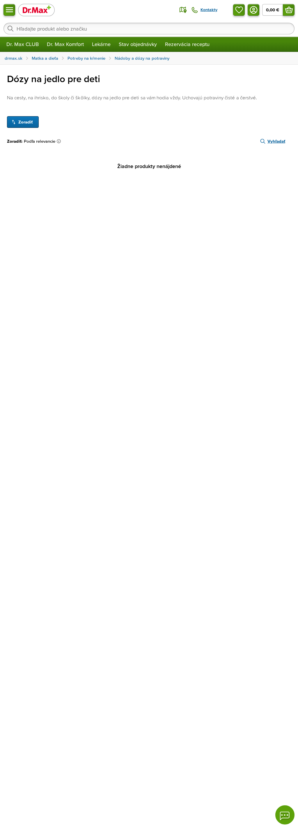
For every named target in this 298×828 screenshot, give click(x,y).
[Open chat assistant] (285, 815)
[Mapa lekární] (183, 9)
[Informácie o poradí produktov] (60, 141)
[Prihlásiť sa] (253, 10)
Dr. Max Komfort (65, 44)
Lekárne (101, 44)
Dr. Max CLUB (22, 44)
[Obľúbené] (239, 10)
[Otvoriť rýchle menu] (9, 10)
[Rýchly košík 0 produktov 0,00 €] (289, 10)
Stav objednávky (138, 44)
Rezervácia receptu (187, 44)
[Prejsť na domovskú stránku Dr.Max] (36, 9)
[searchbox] (149, 28)
